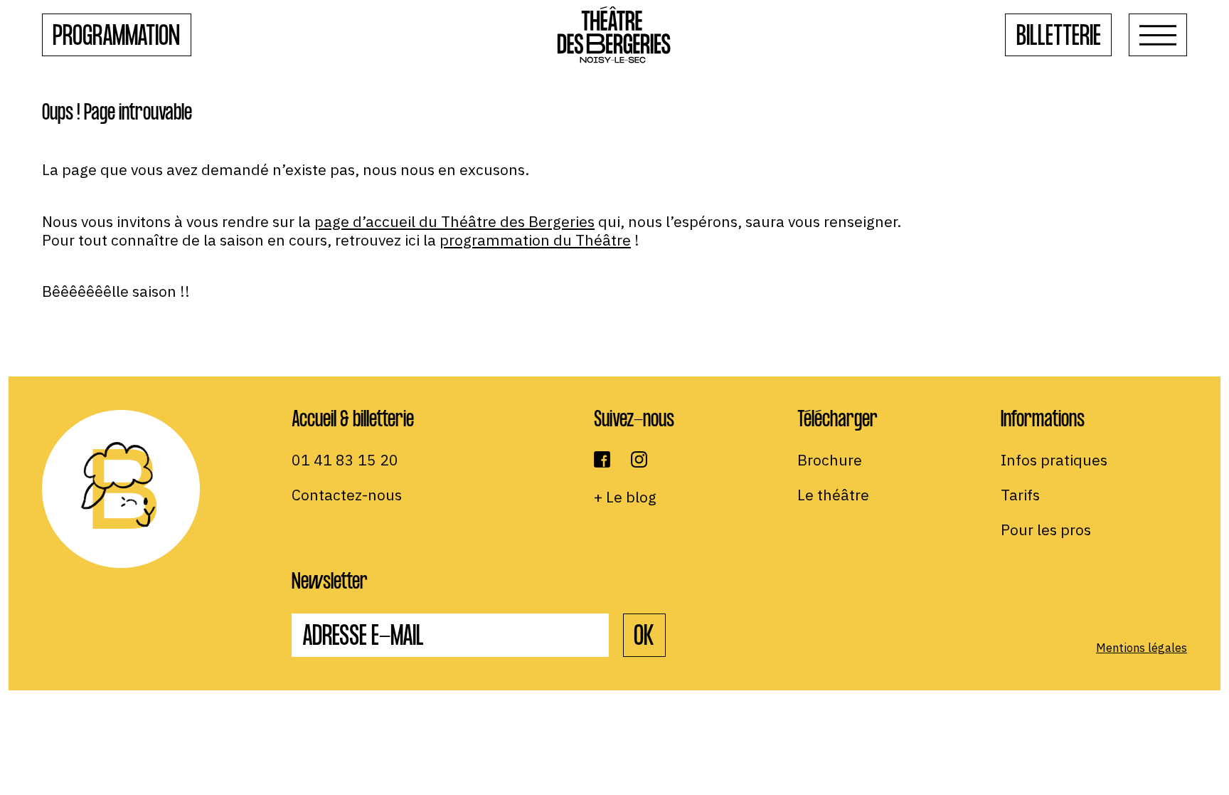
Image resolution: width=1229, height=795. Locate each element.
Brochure (829, 460)
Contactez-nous (347, 495)
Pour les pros (1046, 529)
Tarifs (1020, 495)
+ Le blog (625, 497)
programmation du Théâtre (535, 240)
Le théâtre (833, 495)
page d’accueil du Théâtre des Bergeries (454, 221)
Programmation (116, 38)
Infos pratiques (1054, 460)
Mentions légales (1141, 648)
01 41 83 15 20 (345, 460)
